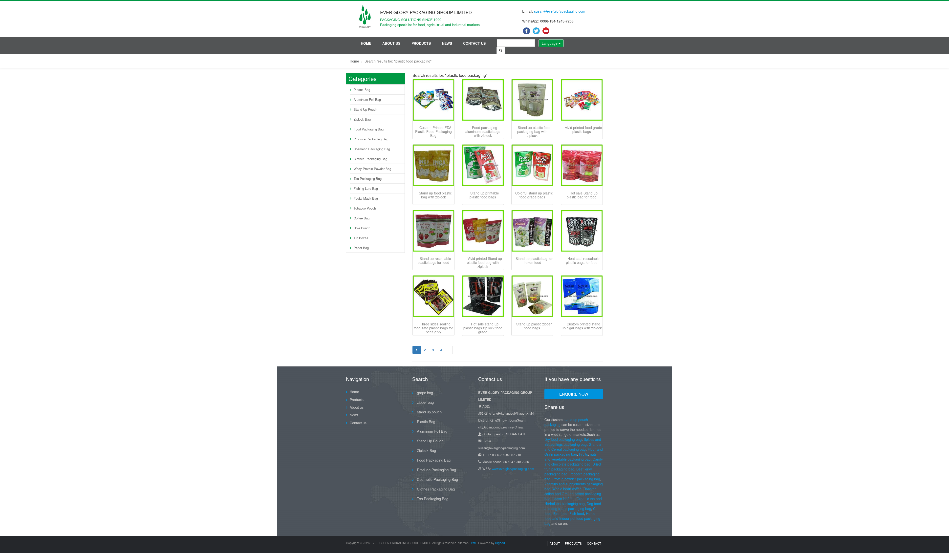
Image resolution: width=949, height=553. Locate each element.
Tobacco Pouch (365, 208)
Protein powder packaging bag (576, 478)
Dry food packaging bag (563, 439)
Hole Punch (362, 228)
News (447, 43)
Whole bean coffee (567, 488)
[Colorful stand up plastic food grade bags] (532, 165)
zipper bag (425, 402)
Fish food (576, 513)
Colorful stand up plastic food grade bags (534, 195)
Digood (500, 543)
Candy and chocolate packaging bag (573, 462)
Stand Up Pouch (365, 109)
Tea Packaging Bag (368, 178)
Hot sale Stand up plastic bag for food (582, 195)
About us (391, 43)
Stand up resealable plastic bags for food (434, 260)
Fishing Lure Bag (366, 188)
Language (550, 43)
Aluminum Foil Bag (367, 99)
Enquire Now (573, 394)
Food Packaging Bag (369, 129)
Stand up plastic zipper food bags (534, 325)
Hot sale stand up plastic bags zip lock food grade (482, 327)
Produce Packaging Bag (371, 139)
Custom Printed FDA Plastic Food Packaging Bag (433, 131)
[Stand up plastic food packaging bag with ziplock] (532, 100)
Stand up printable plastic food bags (484, 195)
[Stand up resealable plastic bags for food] (433, 231)
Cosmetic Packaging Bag (372, 149)
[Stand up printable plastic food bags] (483, 165)
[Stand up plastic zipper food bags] (532, 296)
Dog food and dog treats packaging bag (572, 506)
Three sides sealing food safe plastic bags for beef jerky (433, 327)
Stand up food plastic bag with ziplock (435, 195)
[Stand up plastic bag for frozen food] (532, 231)
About (555, 543)
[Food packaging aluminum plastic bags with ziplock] (483, 100)
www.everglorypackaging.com (513, 468)
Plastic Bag (362, 89)
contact (594, 543)
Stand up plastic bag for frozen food (534, 260)
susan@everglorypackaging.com (559, 11)
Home (366, 43)
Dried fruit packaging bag (572, 466)
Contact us (474, 43)
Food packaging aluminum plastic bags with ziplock (482, 131)
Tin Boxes (361, 237)
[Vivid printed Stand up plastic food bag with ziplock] (483, 231)
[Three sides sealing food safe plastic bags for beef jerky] (433, 296)
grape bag (424, 392)
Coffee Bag (361, 218)
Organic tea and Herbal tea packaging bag (573, 501)
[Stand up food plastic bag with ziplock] (433, 165)
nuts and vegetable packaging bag (570, 457)
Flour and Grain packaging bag (573, 452)
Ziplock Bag (362, 119)
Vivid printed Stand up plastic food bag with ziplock (484, 262)
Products (421, 43)
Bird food (560, 513)
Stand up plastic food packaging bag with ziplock (534, 131)
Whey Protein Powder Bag (372, 168)
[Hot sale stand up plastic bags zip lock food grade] (483, 296)
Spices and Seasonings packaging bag (572, 442)
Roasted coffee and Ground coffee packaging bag (572, 493)
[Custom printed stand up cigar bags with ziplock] (582, 296)
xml (473, 543)
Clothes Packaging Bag (370, 158)
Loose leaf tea (563, 498)
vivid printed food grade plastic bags (583, 129)
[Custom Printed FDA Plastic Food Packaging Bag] (433, 100)
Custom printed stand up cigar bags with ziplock (582, 325)
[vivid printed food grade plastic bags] (582, 100)
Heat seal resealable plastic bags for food (583, 260)
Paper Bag (361, 247)
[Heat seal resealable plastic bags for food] (582, 231)
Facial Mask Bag (366, 198)
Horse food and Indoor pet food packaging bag (572, 518)
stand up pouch (429, 411)
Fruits (583, 454)
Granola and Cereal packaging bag (572, 447)
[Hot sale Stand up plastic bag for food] (582, 165)
